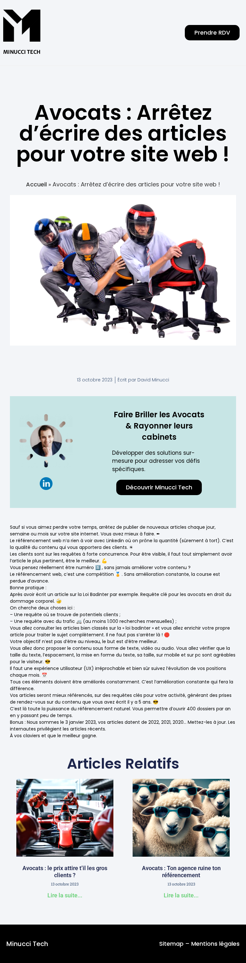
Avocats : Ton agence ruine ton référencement (181, 871)
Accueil (36, 184)
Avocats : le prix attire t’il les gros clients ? (64, 871)
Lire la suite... (64, 895)
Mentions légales (215, 944)
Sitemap (171, 944)
